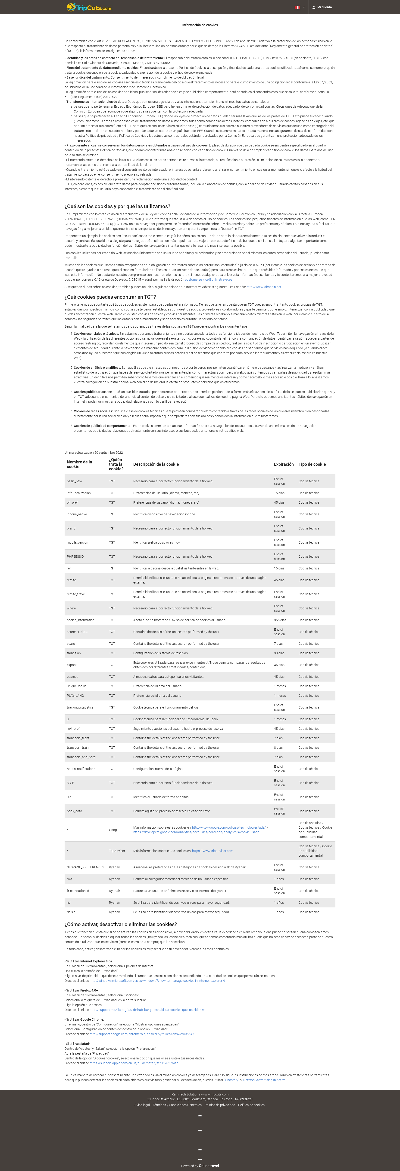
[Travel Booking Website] (89, 7)
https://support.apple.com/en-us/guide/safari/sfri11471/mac (134, 1063)
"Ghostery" (231, 1080)
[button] (300, 7)
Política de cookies (251, 1105)
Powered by (200, 1166)
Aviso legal (142, 1105)
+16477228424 (243, 1099)
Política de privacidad (220, 1105)
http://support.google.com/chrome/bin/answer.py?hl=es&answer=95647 (142, 1034)
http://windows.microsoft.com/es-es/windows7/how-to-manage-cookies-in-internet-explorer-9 (157, 980)
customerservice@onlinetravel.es (208, 279)
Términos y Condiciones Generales (177, 1105)
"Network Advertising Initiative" (264, 1080)
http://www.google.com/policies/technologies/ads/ (229, 827)
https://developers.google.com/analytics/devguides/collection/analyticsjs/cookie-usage (196, 832)
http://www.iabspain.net (264, 287)
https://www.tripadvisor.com (212, 851)
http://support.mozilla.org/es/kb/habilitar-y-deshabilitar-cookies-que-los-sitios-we (148, 1010)
